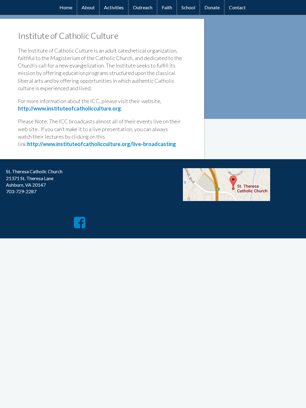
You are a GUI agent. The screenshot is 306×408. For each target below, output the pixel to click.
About (88, 7)
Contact (237, 7)
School (188, 7)
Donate (212, 7)
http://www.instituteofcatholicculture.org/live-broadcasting (101, 144)
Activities (114, 7)
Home (65, 7)
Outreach (142, 7)
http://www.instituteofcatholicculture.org (69, 108)
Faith (167, 7)
